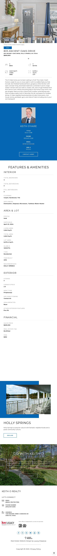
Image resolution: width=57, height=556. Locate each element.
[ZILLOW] (34, 532)
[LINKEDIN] (26, 532)
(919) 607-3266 (28, 138)
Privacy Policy (36, 549)
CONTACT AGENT (28, 154)
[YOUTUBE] (30, 532)
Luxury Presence (40, 541)
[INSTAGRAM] (22, 532)
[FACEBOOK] (18, 532)
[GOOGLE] (38, 532)
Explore (10, 435)
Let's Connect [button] (28, 476)
